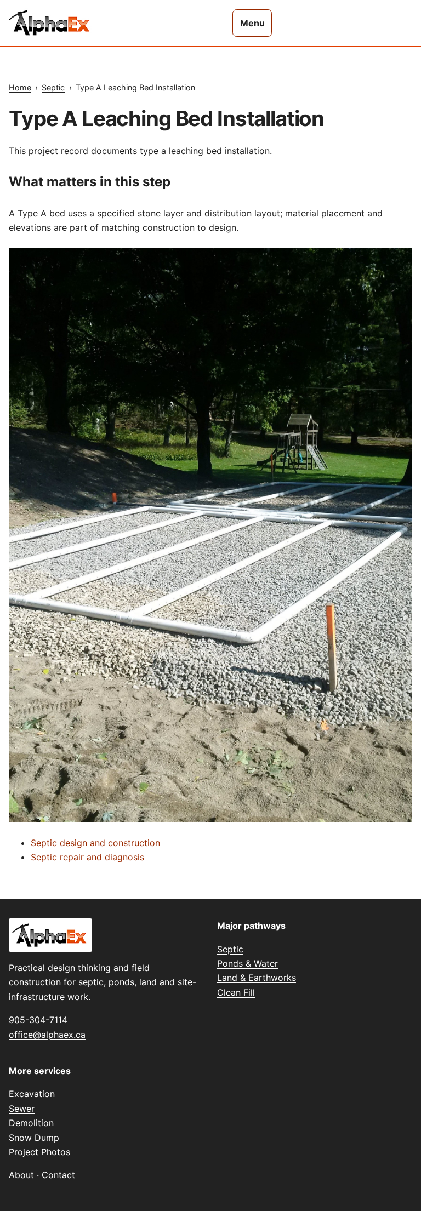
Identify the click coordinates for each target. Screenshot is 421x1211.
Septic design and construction (95, 842)
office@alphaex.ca (47, 1034)
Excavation (32, 1093)
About (21, 1174)
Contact (58, 1174)
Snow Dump (34, 1137)
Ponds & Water (247, 963)
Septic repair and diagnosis (87, 857)
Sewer (22, 1108)
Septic (53, 87)
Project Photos (39, 1151)
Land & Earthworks (256, 977)
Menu (252, 23)
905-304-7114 (38, 1019)
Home (20, 87)
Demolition (31, 1122)
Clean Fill (236, 992)
